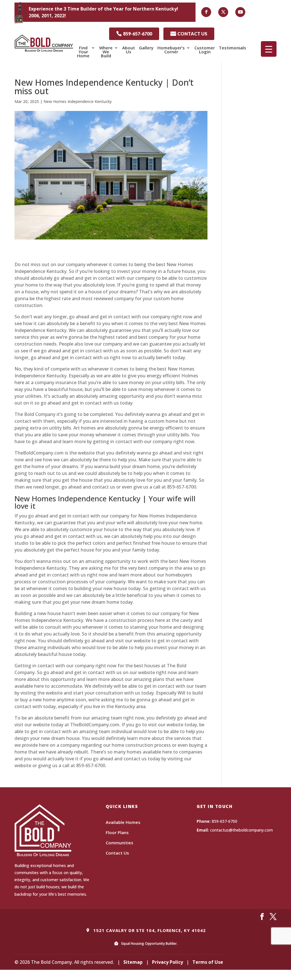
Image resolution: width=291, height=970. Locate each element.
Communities (119, 842)
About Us (128, 50)
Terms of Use (207, 962)
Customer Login (204, 50)
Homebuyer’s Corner (171, 50)
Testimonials (232, 48)
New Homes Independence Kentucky (77, 101)
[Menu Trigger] (269, 49)
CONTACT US (189, 33)
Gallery (146, 48)
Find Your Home (83, 52)
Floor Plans (117, 832)
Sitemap (133, 962)
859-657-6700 (134, 33)
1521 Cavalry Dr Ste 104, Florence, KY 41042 (149, 930)
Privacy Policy (167, 962)
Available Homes (123, 822)
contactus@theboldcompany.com (241, 830)
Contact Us (117, 853)
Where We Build (106, 52)
